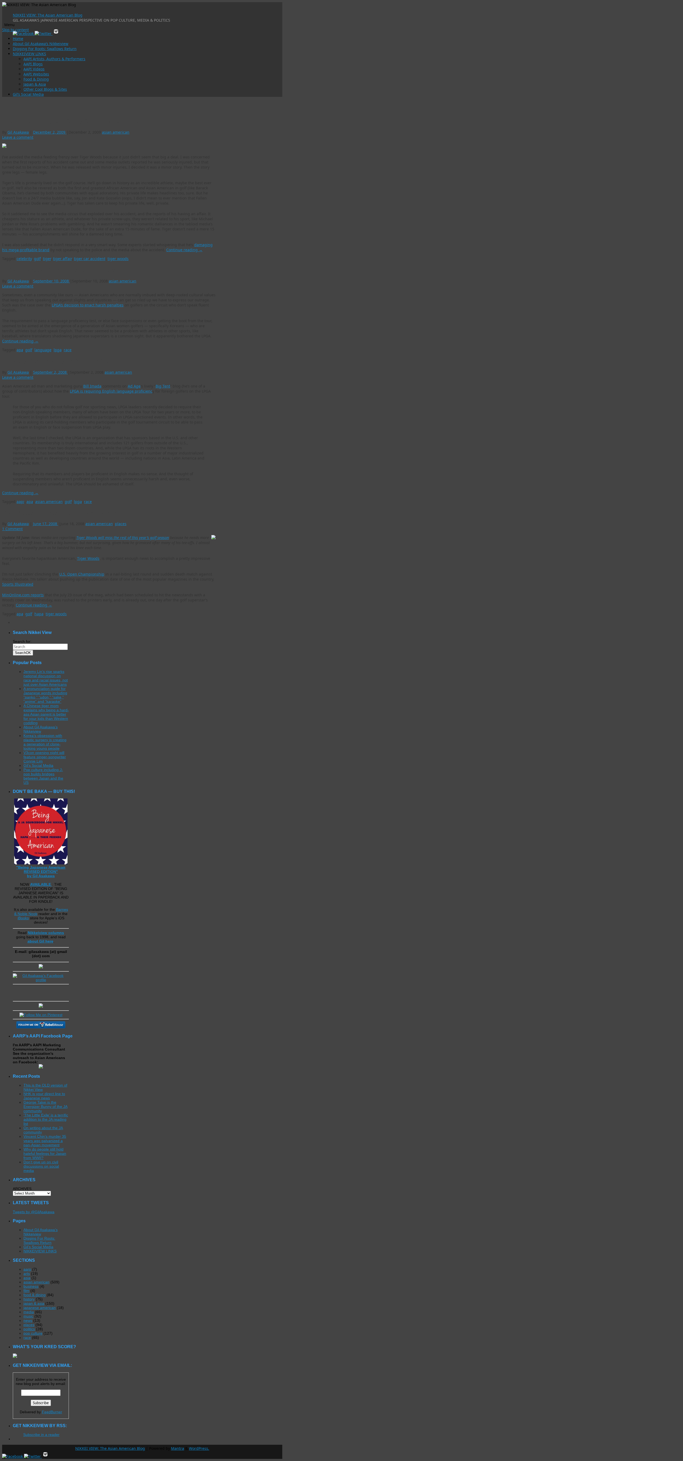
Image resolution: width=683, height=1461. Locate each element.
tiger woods (118, 258)
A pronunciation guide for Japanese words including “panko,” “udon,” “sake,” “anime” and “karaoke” (45, 695)
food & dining (34, 1295)
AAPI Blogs (33, 63)
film (26, 1290)
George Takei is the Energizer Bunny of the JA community (45, 1106)
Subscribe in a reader (41, 1434)
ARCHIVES (22, 1189)
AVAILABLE (41, 884)
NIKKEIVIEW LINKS (29, 53)
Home (18, 38)
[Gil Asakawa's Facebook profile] (41, 980)
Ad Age (134, 386)
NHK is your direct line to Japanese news (44, 1096)
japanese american (39, 1308)
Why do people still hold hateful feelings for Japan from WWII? (44, 1153)
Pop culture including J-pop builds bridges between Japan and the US (43, 776)
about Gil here (40, 941)
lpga (58, 349)
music (28, 1316)
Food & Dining (36, 79)
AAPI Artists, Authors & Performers (54, 58)
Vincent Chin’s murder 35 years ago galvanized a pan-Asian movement (44, 1140)
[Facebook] (24, 33)
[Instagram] (56, 33)
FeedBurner (52, 1412)
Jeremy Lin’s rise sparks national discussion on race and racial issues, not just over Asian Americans (45, 677)
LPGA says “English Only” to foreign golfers (55, 361)
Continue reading (184, 249)
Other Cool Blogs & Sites (45, 89)
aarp (27, 1269)
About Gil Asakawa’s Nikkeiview (40, 43)
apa (20, 349)
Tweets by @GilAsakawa (33, 1212)
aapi (20, 501)
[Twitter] (44, 33)
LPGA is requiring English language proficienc (111, 391)
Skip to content (15, 29)
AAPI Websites (36, 74)
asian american (115, 132)
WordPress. (199, 1448)
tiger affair (62, 258)
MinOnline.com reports (23, 594)
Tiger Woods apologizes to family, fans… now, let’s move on (73, 121)
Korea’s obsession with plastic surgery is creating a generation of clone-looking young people (44, 742)
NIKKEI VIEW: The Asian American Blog (47, 15)
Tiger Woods (88, 558)
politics (29, 1329)
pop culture (32, 1333)
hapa (38, 613)
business (30, 1286)
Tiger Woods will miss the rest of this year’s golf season (122, 537)
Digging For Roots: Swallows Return (45, 48)
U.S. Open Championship (81, 574)
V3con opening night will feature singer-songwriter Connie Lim (44, 757)
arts (26, 1273)
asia (26, 1278)
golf (37, 258)
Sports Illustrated (17, 584)
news (27, 1320)
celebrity (24, 258)
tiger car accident (89, 258)
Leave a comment (17, 137)
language (42, 349)
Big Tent (163, 386)
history (29, 1299)
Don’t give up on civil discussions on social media (41, 1166)
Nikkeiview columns (46, 933)
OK (23, 653)
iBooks (23, 918)
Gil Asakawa (18, 132)
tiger (47, 258)
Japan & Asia (34, 84)
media (28, 1312)
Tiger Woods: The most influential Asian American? (65, 513)
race (68, 349)
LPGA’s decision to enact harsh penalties (88, 305)
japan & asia (33, 1303)
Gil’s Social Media (28, 94)
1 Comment (12, 528)
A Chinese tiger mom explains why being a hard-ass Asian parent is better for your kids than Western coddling (46, 714)
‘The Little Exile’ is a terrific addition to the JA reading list (45, 1119)
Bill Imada (92, 386)
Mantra (177, 1448)
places (120, 523)
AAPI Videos (34, 68)
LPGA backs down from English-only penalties (58, 270)
